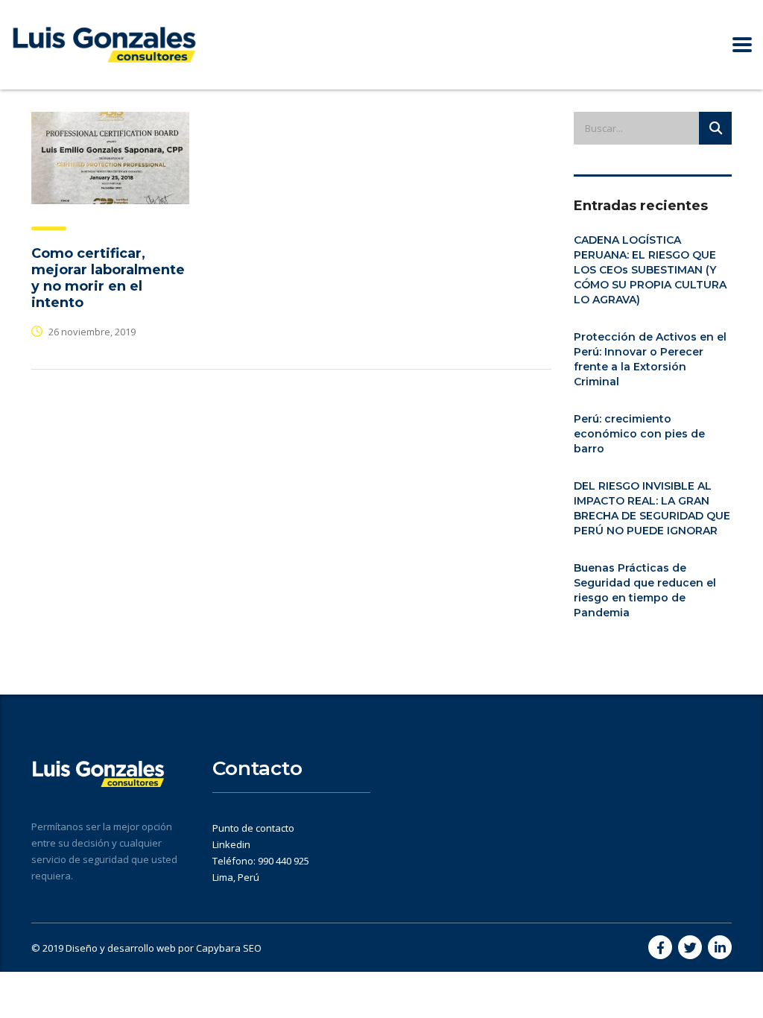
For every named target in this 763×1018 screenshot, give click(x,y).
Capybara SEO (229, 948)
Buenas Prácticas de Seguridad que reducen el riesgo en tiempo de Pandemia (645, 590)
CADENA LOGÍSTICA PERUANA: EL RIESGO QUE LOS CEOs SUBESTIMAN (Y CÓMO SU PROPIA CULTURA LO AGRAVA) (650, 269)
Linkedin (231, 844)
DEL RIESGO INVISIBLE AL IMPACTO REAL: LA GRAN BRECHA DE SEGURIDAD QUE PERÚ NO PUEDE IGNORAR (652, 508)
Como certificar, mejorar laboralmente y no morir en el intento (108, 278)
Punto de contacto (253, 828)
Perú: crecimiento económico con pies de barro (639, 433)
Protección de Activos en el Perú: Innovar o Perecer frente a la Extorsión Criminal (650, 359)
